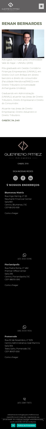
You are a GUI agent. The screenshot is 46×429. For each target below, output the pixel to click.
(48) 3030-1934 (24, 331)
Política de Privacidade (26, 425)
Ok (13, 425)
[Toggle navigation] (41, 6)
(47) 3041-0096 (24, 259)
